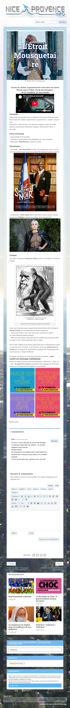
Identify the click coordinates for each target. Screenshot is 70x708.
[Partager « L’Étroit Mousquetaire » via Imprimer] (45, 555)
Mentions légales (60, 699)
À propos (7, 699)
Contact (22, 699)
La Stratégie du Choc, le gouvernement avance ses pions (46, 598)
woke (51, 356)
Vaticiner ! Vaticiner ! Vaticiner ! (46, 626)
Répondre (54, 441)
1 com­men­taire (40, 81)
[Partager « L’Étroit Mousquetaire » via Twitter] (37, 555)
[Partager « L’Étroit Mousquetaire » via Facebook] (34, 555)
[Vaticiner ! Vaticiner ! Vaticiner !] (49, 614)
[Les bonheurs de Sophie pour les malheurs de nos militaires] (21, 614)
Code (57, 485)
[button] (15, 496)
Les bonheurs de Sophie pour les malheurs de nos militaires (19, 627)
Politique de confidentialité (42, 699)
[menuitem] (14, 489)
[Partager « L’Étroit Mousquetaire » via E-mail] (41, 555)
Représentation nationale (19, 596)
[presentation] (14, 489)
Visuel (50, 485)
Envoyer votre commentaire (49, 539)
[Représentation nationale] (21, 586)
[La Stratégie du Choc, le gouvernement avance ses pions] (49, 586)
